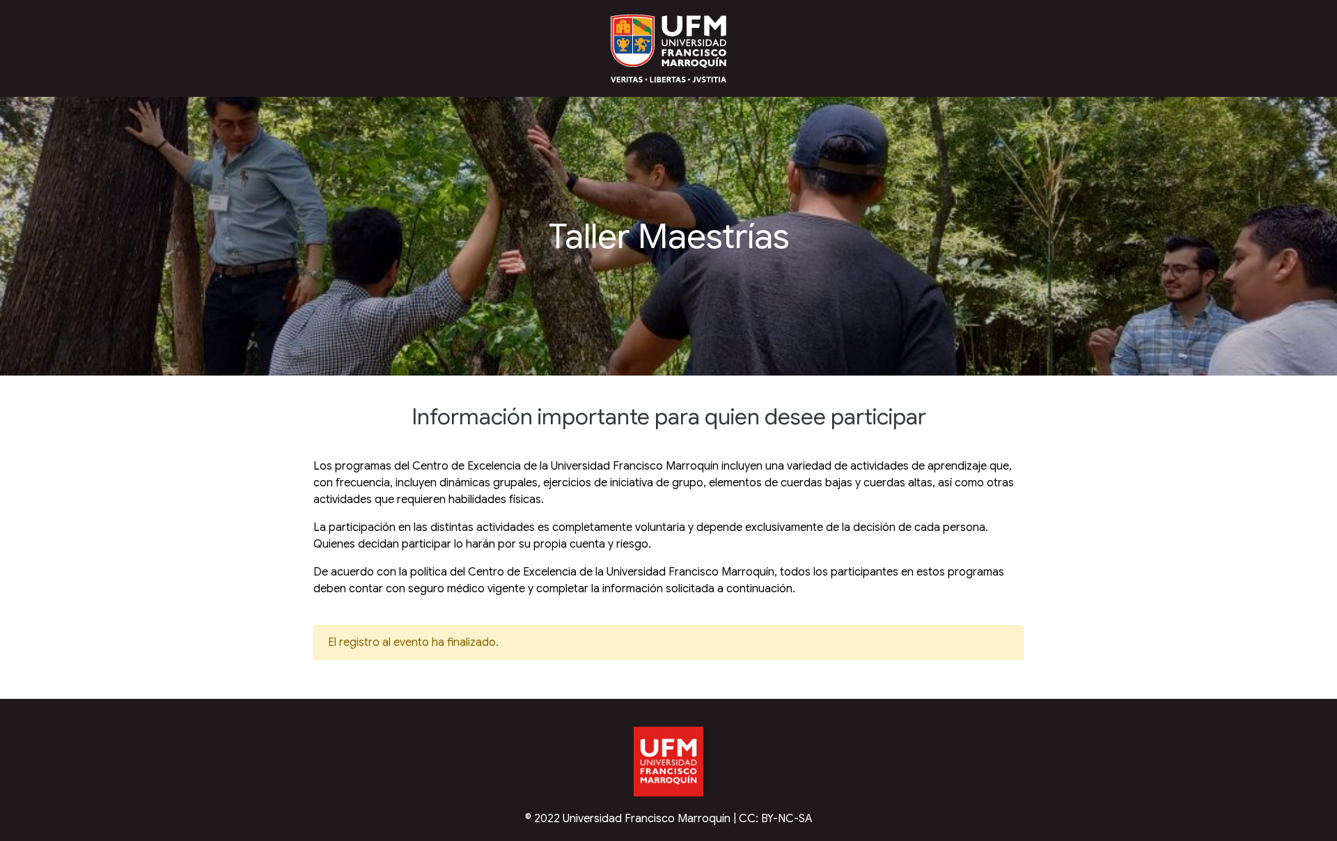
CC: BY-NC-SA (776, 819)
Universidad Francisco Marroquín (646, 819)
